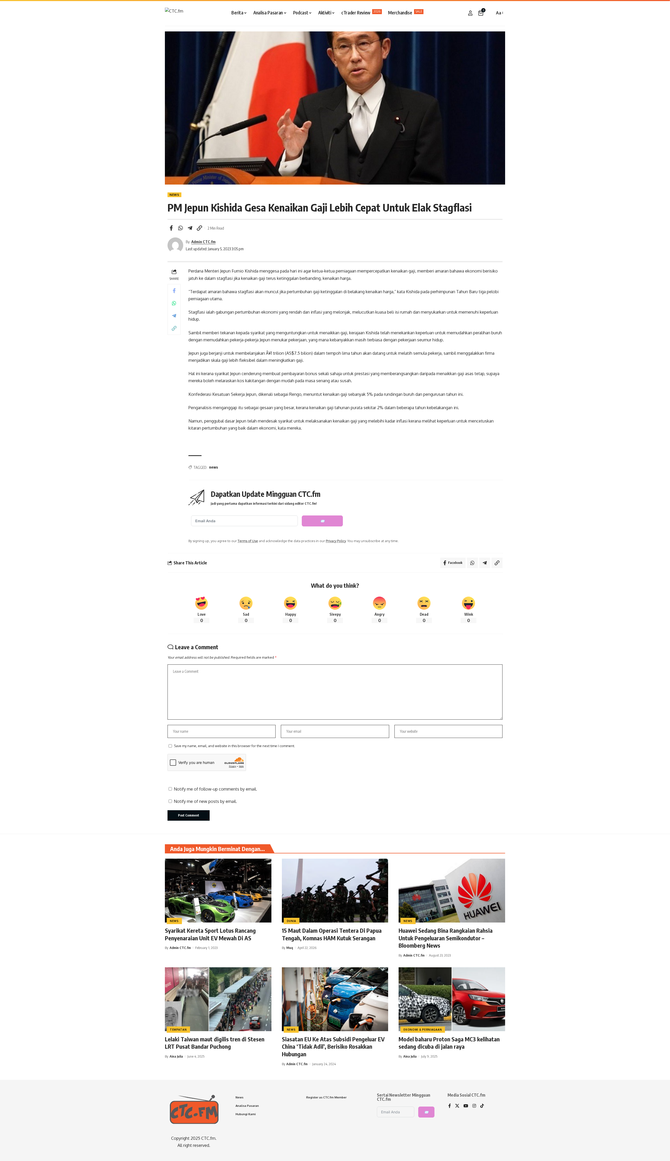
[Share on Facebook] (171, 228)
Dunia (292, 921)
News (174, 195)
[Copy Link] (199, 228)
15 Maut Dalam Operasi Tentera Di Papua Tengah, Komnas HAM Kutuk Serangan (332, 934)
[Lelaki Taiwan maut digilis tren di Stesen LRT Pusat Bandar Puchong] (218, 999)
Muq (289, 948)
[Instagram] (474, 1106)
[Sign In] (470, 13)
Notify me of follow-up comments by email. (215, 789)
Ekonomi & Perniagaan (423, 1029)
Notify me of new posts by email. (205, 801)
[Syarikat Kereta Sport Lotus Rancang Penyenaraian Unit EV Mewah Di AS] (218, 891)
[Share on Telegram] (190, 228)
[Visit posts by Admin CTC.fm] (175, 245)
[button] (489, 13)
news (213, 467)
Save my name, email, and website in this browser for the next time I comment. (234, 746)
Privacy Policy (336, 541)
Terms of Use (248, 541)
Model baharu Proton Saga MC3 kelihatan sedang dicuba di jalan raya (449, 1042)
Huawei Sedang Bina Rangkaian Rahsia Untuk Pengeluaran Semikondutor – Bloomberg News (446, 938)
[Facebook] (450, 1106)
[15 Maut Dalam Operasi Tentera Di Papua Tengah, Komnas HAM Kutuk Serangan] (335, 891)
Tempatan (178, 1029)
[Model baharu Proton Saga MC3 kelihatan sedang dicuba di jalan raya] (452, 999)
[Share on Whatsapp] (180, 228)
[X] (457, 1106)
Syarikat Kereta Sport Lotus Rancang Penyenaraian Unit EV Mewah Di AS (210, 934)
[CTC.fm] (174, 13)
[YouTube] (466, 1106)
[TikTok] (482, 1106)
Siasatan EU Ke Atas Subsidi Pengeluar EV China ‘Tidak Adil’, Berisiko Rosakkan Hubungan (333, 1046)
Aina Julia (176, 1056)
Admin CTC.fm (203, 241)
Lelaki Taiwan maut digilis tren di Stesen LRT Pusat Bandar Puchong (214, 1042)
